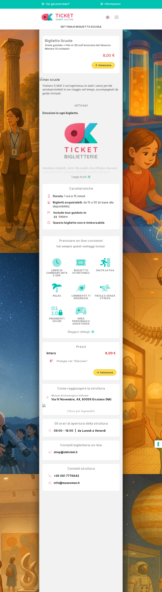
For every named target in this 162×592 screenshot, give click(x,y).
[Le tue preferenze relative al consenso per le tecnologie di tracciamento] (158, 444)
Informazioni (112, 4)
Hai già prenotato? (57, 4)
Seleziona (104, 65)
